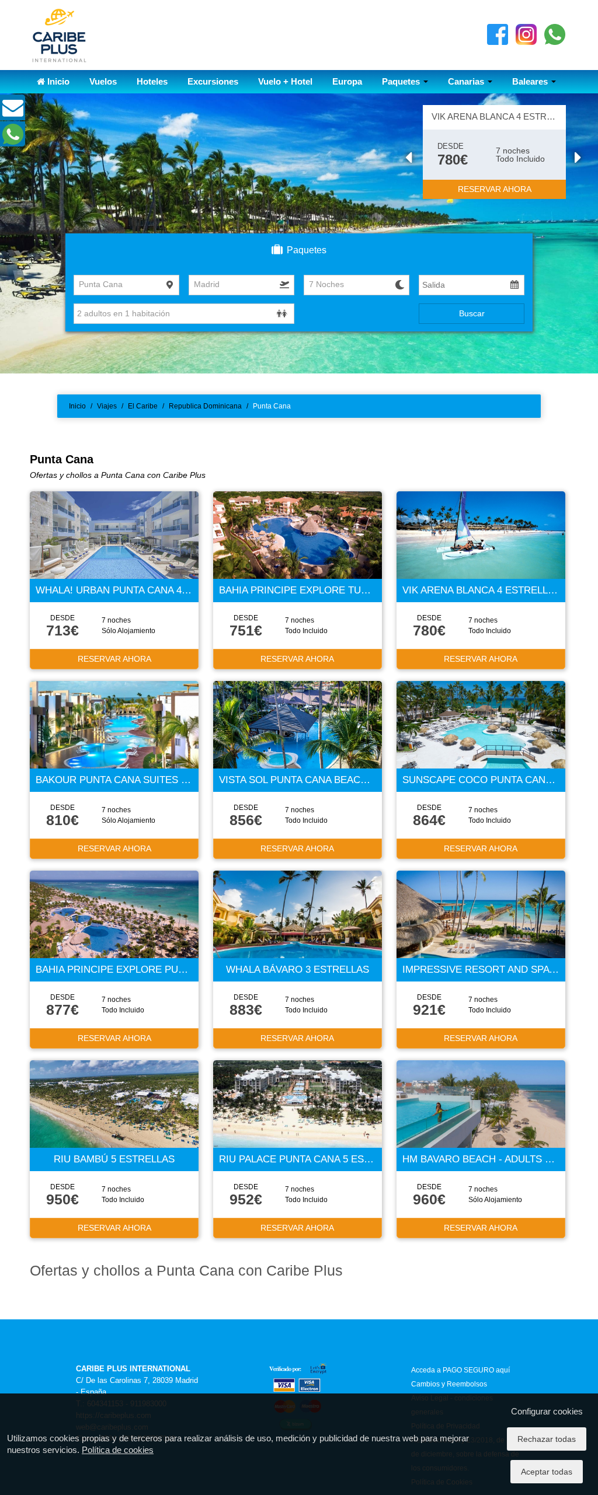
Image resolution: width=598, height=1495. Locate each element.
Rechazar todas (546, 1439)
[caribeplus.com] (59, 34)
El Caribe (143, 406)
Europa (347, 81)
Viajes (107, 406)
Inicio (57, 81)
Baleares (531, 81)
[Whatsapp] (554, 34)
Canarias (467, 81)
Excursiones (212, 81)
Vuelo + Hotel (285, 81)
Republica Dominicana (205, 406)
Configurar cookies (547, 1411)
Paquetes (402, 81)
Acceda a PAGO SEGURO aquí (460, 1370)
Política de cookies (118, 1450)
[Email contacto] (12, 113)
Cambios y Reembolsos (449, 1384)
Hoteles (152, 81)
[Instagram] (526, 34)
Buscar (472, 313)
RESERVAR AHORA (494, 189)
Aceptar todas (546, 1471)
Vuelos (103, 81)
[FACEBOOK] (497, 34)
